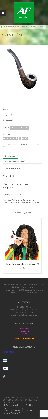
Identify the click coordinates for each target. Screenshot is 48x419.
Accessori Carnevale (14, 26)
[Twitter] (7, 138)
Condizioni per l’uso (12, 410)
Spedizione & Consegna (14, 408)
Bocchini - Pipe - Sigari (29, 26)
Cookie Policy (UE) (12, 413)
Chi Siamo (28, 410)
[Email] (4, 138)
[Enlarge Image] (22, 69)
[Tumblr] (20, 138)
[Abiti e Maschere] (24, 12)
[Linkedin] (23, 138)
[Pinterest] (16, 138)
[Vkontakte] (26, 138)
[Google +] (13, 138)
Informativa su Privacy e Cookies (18, 405)
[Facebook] (10, 138)
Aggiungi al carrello (21, 128)
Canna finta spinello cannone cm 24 (22, 264)
